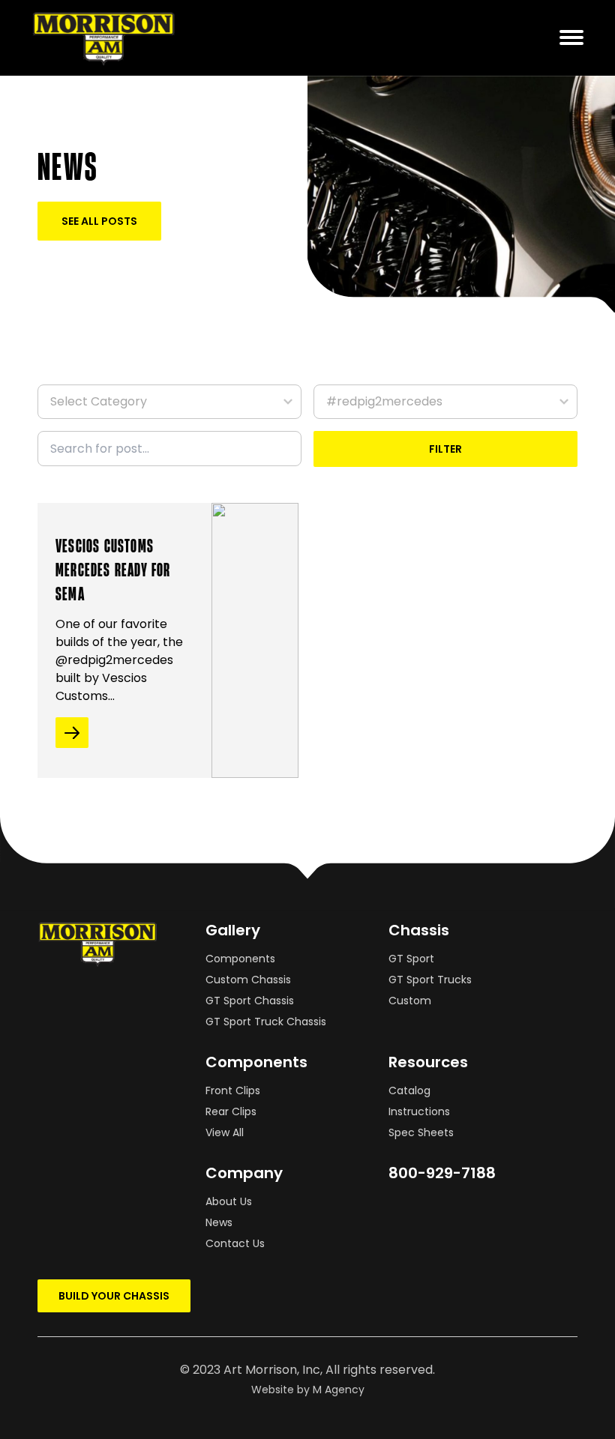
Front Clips (233, 1090)
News (219, 1222)
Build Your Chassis (114, 1295)
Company (244, 1172)
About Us (229, 1201)
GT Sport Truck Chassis (266, 1021)
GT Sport (411, 958)
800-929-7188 (442, 1172)
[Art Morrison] (117, 38)
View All (225, 1132)
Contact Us (235, 1243)
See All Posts (99, 221)
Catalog (409, 1090)
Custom (409, 1000)
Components (240, 958)
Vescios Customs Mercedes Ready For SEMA (113, 569)
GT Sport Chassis (250, 1000)
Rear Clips (231, 1111)
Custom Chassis (248, 979)
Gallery (233, 930)
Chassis (418, 930)
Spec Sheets (421, 1132)
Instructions (419, 1111)
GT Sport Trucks (430, 979)
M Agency (338, 1389)
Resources (428, 1062)
